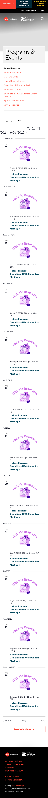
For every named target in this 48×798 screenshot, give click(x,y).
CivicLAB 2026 (11, 76)
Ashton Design (18, 785)
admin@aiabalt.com (14, 780)
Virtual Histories (11, 105)
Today (24, 721)
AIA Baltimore (8, 4)
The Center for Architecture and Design (40, 4)
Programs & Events (28, 11)
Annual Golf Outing (13, 89)
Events (7, 121)
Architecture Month (13, 72)
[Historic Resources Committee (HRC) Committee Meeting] (25, 154)
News (43, 11)
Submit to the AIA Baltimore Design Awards (20, 95)
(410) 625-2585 (12, 776)
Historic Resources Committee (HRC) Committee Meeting (24, 177)
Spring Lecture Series (14, 100)
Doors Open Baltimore (14, 81)
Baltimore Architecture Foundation (24, 4)
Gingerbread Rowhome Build (17, 85)
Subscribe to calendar (23, 729)
